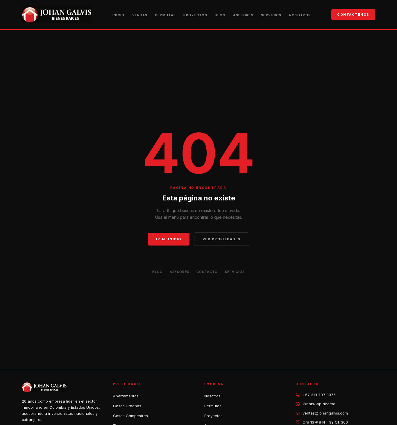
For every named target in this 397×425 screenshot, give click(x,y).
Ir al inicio (168, 239)
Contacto (207, 272)
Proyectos (195, 15)
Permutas (165, 15)
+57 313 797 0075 (319, 394)
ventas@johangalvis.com (325, 413)
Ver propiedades (222, 239)
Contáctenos (353, 15)
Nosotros (300, 15)
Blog (220, 15)
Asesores (243, 15)
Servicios (271, 15)
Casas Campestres (130, 415)
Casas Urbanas (127, 405)
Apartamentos (126, 396)
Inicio (118, 15)
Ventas (140, 15)
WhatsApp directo (319, 403)
